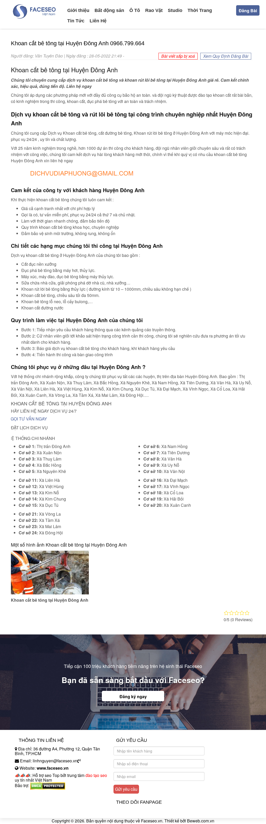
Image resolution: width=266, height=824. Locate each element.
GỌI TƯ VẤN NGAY (29, 419)
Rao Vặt (154, 10)
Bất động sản (109, 10)
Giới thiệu (78, 10)
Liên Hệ (98, 20)
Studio (175, 10)
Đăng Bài (248, 11)
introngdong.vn (28, 794)
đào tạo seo (96, 775)
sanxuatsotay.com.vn (34, 802)
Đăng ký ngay (133, 696)
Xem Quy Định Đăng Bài (225, 56)
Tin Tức (75, 20)
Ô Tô (134, 10)
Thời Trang (200, 10)
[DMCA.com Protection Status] (47, 785)
